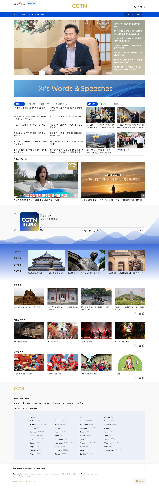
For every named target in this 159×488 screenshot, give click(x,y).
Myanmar (88, 428)
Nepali (84, 432)
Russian (86, 454)
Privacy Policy (18, 481)
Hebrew (60, 432)
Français (37, 403)
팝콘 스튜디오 (20, 159)
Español (26, 403)
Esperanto (37, 450)
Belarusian (38, 424)
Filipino (35, 454)
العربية (47, 403)
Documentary (69, 403)
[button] (135, 313)
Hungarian (61, 439)
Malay (87, 421)
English (17, 403)
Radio (130, 14)
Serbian (110, 417)
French (60, 417)
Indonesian (65, 443)
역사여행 (18, 251)
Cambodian (36, 435)
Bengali (34, 428)
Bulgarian (37, 432)
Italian (60, 446)
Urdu (108, 446)
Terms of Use (30, 481)
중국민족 (18, 351)
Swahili (110, 428)
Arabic (35, 421)
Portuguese (88, 443)
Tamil (108, 432)
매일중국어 (18, 319)
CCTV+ (81, 403)
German (61, 421)
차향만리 (18, 271)
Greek (60, 424)
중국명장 (18, 285)
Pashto (84, 446)
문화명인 (18, 264)
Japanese (61, 450)
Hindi (58, 435)
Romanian (87, 450)
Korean (60, 454)
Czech (35, 443)
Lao (83, 417)
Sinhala (109, 421)
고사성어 (18, 258)
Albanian (35, 417)
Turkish (109, 439)
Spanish (110, 424)
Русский (56, 403)
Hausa (59, 428)
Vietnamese (112, 450)
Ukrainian (112, 443)
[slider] (40, 227)
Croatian (36, 439)
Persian (85, 435)
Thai (107, 435)
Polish (84, 439)
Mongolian (87, 424)
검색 (139, 14)
